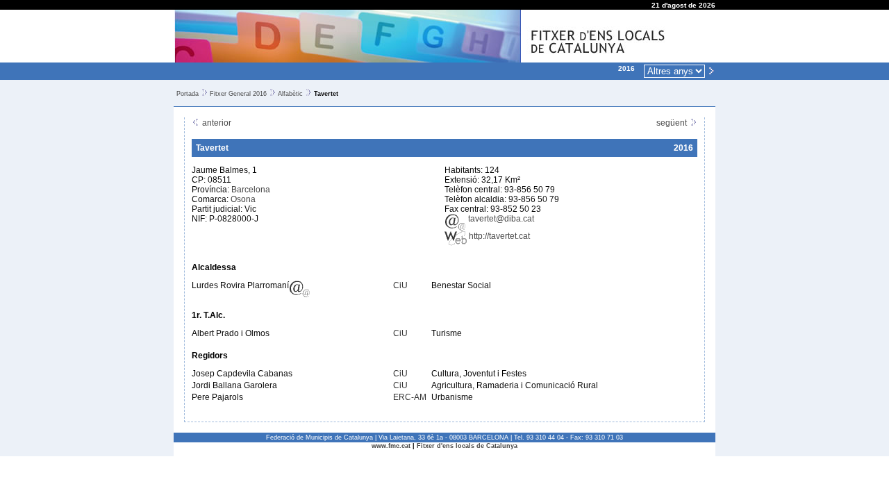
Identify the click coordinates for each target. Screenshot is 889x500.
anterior (215, 123)
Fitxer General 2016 (238, 93)
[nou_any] (711, 70)
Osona (243, 199)
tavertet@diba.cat (500, 219)
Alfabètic (290, 93)
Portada (187, 93)
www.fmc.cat (391, 445)
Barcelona (250, 189)
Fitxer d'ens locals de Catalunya (467, 445)
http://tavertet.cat (498, 236)
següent (672, 123)
